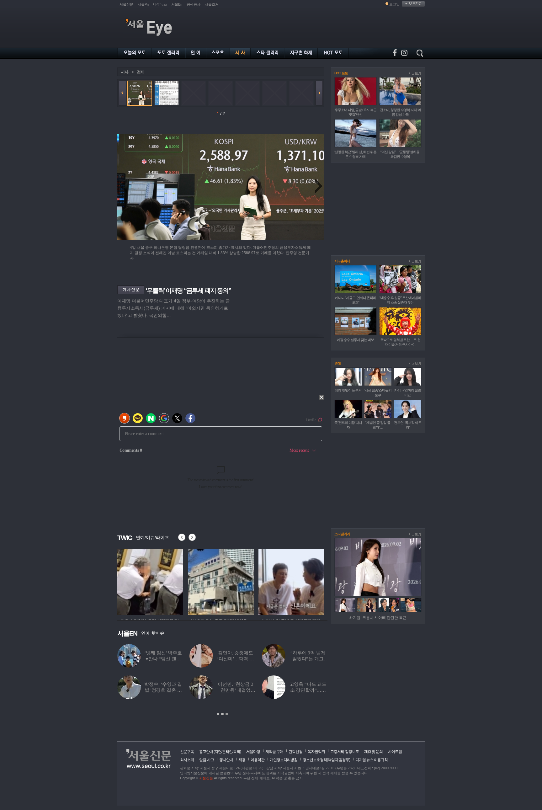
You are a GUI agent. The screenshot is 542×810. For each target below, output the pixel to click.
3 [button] (227, 714)
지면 (218, 751)
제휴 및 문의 (373, 751)
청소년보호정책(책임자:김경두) (326, 760)
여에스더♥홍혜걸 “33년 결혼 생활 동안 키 (270, 658)
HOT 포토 (341, 73)
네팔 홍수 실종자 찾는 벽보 (355, 340)
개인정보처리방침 (283, 760)
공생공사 (193, 4)
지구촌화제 (342, 261)
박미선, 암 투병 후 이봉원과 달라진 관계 (270, 690)
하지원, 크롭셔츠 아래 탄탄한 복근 (377, 617)
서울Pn (143, 4)
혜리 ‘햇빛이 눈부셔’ (348, 390)
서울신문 (126, 4)
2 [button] (222, 714)
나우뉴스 (160, 4)
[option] (150, 581)
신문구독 (187, 751)
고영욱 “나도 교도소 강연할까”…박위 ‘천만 (132, 690)
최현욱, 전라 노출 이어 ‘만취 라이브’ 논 (198, 658)
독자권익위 (316, 751)
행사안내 (226, 760)
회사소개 (187, 760)
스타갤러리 (342, 534)
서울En (176, 4)
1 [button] (218, 714)
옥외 (236, 751)
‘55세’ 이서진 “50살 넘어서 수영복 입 (198, 690)
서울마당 (253, 751)
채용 (241, 760)
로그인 (394, 4)
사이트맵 (395, 751)
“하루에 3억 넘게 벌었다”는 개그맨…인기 (133, 658)
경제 (140, 72)
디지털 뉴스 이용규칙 (371, 760)
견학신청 (295, 751)
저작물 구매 (274, 751)
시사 (124, 72)
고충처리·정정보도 (344, 751)
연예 (337, 363)
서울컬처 (212, 4)
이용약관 (257, 760)
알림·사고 (206, 760)
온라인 (227, 751)
